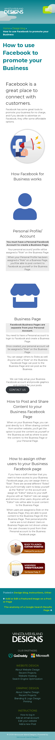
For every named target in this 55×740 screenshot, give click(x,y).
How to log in (27, 714)
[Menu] (47, 9)
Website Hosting (27, 676)
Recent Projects (27, 672)
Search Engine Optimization (28, 679)
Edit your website (27, 721)
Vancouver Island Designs (27, 737)
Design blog (18, 28)
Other (47, 592)
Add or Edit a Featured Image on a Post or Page (27, 600)
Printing (27, 701)
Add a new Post (27, 724)
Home (6, 28)
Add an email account (27, 718)
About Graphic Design (27, 692)
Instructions (36, 592)
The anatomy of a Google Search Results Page (28, 608)
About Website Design (27, 669)
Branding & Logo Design (27, 698)
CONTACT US (17, 389)
